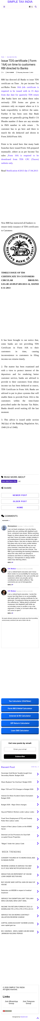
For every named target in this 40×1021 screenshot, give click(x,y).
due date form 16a (12, 57)
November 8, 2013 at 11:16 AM (24, 568)
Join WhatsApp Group (11, 1002)
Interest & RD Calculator (20, 716)
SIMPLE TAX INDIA (19, 1)
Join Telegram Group (29, 1002)
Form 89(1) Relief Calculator (20, 708)
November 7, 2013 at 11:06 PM (25, 526)
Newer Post (20, 495)
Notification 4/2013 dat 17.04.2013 (22, 170)
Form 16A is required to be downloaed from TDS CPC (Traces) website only (20, 159)
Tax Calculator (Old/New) (20, 701)
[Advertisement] (20, 32)
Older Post (20, 501)
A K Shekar (12, 569)
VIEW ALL (34, 767)
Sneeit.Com (24, 1017)
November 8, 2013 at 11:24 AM (24, 591)
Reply (10, 562)
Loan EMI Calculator (20, 730)
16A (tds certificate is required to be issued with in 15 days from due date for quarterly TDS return (20, 91)
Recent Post (8, 767)
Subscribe (20, 756)
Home (2, 57)
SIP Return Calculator (20, 723)
